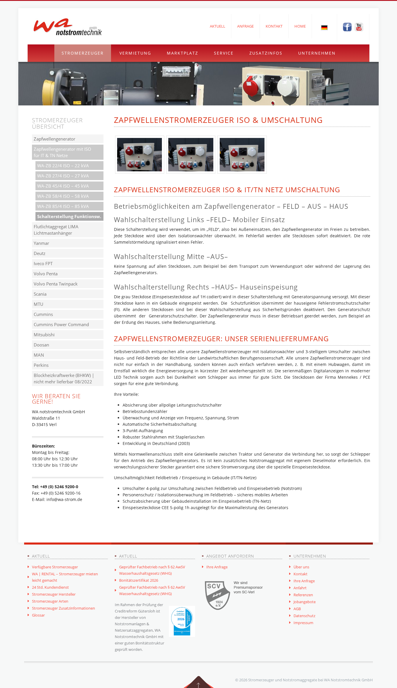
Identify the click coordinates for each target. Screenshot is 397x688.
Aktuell (217, 26)
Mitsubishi (44, 334)
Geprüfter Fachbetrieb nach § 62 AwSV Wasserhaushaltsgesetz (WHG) (152, 570)
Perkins (41, 365)
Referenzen (303, 594)
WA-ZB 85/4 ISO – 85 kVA (63, 206)
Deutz (39, 253)
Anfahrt (300, 587)
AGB (297, 608)
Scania (40, 294)
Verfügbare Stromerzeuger (55, 567)
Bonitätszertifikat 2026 (138, 580)
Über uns (301, 567)
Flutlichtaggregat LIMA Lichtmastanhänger (56, 230)
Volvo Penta (46, 273)
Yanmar (41, 243)
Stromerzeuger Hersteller (54, 594)
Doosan (41, 345)
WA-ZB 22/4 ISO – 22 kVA (63, 165)
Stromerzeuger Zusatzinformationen (63, 608)
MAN (39, 355)
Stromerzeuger (83, 53)
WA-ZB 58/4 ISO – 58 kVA (63, 196)
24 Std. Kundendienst (50, 587)
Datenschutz (304, 615)
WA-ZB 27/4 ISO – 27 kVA (63, 176)
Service (224, 53)
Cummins (43, 314)
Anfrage (245, 26)
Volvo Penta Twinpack (56, 284)
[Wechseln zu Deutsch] (324, 27)
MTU (38, 304)
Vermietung (135, 53)
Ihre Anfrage (217, 567)
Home (300, 26)
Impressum (303, 622)
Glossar (38, 615)
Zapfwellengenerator (54, 139)
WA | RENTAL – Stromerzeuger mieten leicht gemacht (65, 577)
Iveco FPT (43, 263)
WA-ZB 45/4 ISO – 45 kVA (63, 186)
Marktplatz (182, 53)
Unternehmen (317, 53)
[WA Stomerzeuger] (67, 27)
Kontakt (274, 26)
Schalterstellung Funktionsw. (69, 216)
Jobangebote (305, 601)
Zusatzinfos (265, 53)
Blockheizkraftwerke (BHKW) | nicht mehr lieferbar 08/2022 (64, 378)
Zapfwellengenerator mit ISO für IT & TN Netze (62, 152)
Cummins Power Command (61, 324)
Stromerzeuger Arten (50, 601)
